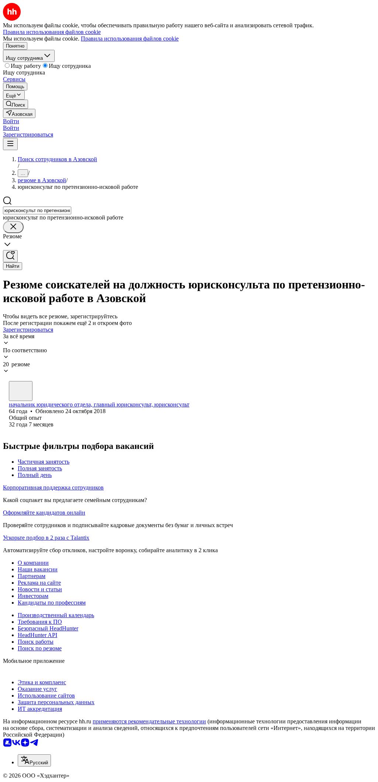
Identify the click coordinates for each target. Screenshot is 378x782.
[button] (11, 121)
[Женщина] (20, 391)
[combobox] (37, 210)
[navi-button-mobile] (10, 144)
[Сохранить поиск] (10, 256)
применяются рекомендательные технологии (149, 721)
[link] (15, 104)
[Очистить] (13, 227)
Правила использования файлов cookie (130, 38)
